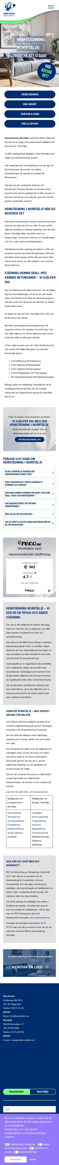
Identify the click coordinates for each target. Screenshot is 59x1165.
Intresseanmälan (30, 439)
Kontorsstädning (40, 817)
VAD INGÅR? (30, 104)
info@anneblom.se (19, 1016)
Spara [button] (33, 1159)
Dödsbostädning (15, 829)
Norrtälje (7, 1020)
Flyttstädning (13, 825)
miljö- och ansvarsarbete (35, 792)
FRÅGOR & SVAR (30, 114)
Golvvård (36, 825)
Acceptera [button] (15, 1159)
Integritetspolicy (13, 1133)
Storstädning (13, 817)
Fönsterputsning (40, 833)
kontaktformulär (33, 927)
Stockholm (9, 996)
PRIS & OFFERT (30, 123)
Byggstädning (38, 829)
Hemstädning (14, 813)
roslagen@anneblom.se (23, 1040)
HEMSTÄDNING (30, 94)
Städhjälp (12, 837)
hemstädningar (41, 329)
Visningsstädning (15, 821)
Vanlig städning (14, 833)
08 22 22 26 (18, 1008)
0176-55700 (18, 1032)
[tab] (29, 472)
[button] (7, 1144)
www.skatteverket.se (40, 917)
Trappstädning (39, 821)
